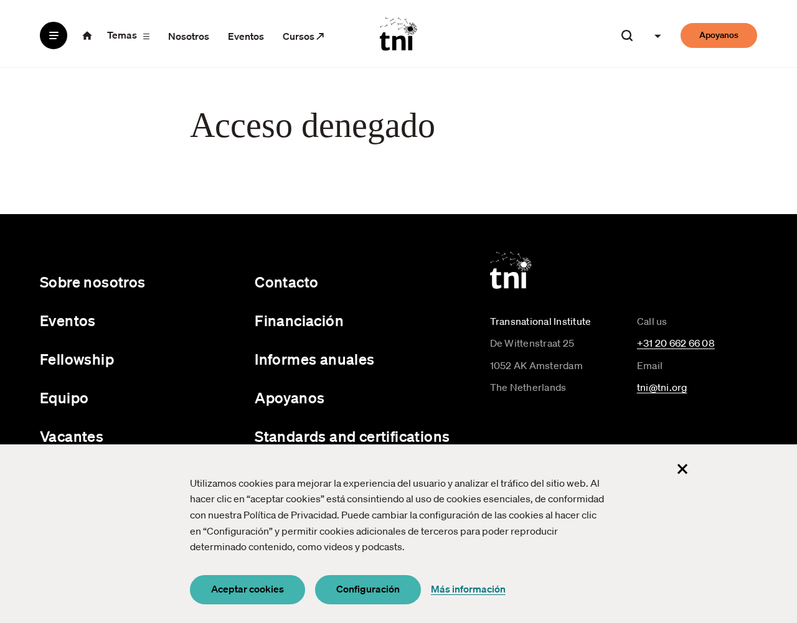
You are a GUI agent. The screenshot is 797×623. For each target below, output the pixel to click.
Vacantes (71, 436)
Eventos (246, 36)
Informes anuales (314, 359)
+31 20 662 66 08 (676, 343)
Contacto (286, 282)
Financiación (299, 320)
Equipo (64, 397)
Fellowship (77, 359)
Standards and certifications (352, 436)
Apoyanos (718, 34)
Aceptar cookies (247, 589)
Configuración (368, 589)
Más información (468, 589)
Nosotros (188, 36)
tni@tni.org (662, 387)
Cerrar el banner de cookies (682, 469)
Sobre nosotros (93, 282)
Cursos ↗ (303, 36)
